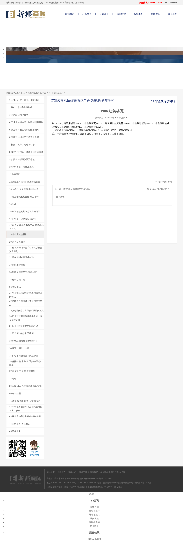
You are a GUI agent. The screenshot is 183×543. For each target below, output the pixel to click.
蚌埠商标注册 (52, 2)
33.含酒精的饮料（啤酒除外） (23, 341)
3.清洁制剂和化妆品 (18, 115)
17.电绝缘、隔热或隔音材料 (22, 219)
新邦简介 (61, 472)
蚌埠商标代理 (66, 2)
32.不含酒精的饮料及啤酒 (21, 333)
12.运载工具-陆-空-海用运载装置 (24, 182)
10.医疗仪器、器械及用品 (21, 167)
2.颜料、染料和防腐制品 (20, 107)
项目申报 (121, 14)
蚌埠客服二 (94, 514)
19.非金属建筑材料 (18, 234)
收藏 (164, 182)
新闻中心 (155, 14)
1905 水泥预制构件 (161, 189)
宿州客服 (94, 526)
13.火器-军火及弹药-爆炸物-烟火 (24, 189)
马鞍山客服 (94, 522)
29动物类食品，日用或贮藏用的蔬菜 (26, 310)
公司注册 (104, 14)
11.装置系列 (14, 174)
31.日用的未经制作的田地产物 (23, 326)
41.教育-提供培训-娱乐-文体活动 (24, 401)
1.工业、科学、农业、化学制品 (24, 100)
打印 (158, 182)
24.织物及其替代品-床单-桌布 (23, 272)
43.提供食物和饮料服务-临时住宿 (25, 416)
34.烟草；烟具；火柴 (19, 348)
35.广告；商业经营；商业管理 (23, 355)
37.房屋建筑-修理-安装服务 (22, 371)
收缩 (91, 494)
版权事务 (138, 14)
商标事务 (87, 14)
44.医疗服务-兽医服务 (19, 424)
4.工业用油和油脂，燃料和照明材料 (26, 122)
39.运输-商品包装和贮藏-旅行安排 (25, 386)
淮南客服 (94, 518)
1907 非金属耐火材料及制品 (76, 189)
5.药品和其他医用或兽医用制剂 (24, 129)
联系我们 (172, 14)
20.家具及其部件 (17, 242)
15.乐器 (12, 204)
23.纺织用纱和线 (17, 264)
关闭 (170, 182)
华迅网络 (118, 487)
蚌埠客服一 (94, 511)
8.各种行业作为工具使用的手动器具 (26, 152)
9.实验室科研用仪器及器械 (22, 159)
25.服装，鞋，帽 (17, 279)
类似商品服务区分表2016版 (112, 472)
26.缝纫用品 (15, 287)
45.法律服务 (15, 431)
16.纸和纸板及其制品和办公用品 (24, 211)
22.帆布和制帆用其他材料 (21, 257)
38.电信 (12, 378)
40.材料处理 (15, 393)
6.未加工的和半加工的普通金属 (24, 137)
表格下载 (83, 472)
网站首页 (69, 14)
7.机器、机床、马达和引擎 (22, 144)
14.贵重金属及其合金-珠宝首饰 (24, 196)
